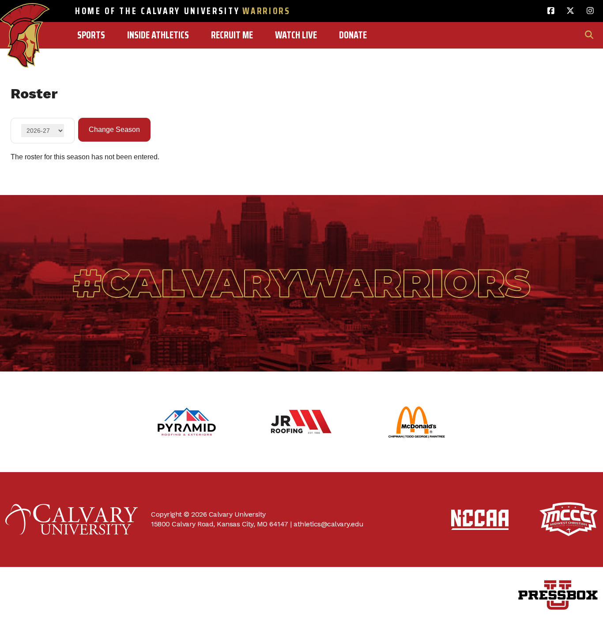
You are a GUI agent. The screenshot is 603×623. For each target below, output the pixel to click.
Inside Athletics (158, 35)
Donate (353, 35)
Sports (91, 35)
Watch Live (296, 35)
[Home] (25, 16)
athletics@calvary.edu (329, 524)
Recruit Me (232, 35)
